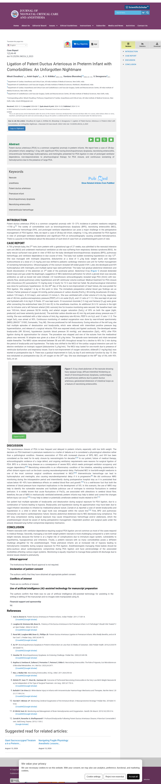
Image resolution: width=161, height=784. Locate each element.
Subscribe (101, 26)
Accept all (133, 777)
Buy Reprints (82, 44)
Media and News (115, 26)
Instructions (85, 26)
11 (99, 497)
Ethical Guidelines (68, 26)
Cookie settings (93, 777)
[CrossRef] (20, 620)
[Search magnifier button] (147, 12)
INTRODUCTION (131, 51)
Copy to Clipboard (17, 128)
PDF (95, 44)
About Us (26, 26)
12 (90, 510)
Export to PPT (19, 437)
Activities (130, 26)
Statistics (142, 46)
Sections (128, 46)
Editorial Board (39, 26)
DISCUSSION (130, 60)
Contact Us (143, 26)
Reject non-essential (115, 777)
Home (16, 26)
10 (82, 482)
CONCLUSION (130, 64)
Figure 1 (95, 271)
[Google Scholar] (30, 620)
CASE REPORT (130, 56)
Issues (52, 26)
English (13, 45)
